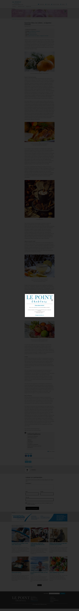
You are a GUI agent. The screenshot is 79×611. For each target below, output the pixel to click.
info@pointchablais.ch (39, 315)
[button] (52, 300)
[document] (39, 305)
